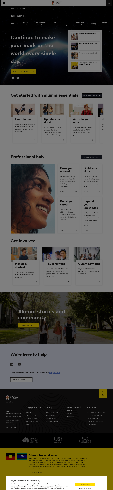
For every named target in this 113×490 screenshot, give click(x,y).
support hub (54, 373)
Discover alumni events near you (88, 44)
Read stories (27, 325)
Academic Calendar (52, 421)
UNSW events (70, 417)
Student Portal (51, 418)
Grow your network (67, 169)
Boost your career (67, 202)
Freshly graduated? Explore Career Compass (88, 63)
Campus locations (92, 418)
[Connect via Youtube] (19, 364)
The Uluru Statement (35, 473)
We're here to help (81, 23)
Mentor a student (21, 265)
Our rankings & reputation (96, 412)
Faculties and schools (94, 415)
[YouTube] (17, 77)
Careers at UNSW (31, 418)
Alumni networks (89, 263)
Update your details (52, 120)
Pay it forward (55, 263)
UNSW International (52, 412)
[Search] (109, 3)
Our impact (67, 23)
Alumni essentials (25, 23)
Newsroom (69, 413)
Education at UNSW (32, 421)
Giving (93, 23)
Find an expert (31, 415)
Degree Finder (51, 415)
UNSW (12, 8)
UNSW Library (91, 424)
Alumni (17, 16)
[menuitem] (13, 24)
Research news (71, 420)
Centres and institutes (95, 421)
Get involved (55, 23)
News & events (104, 23)
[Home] (57, 3)
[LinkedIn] (13, 77)
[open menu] (4, 3)
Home (13, 23)
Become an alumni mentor (87, 33)
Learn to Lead (24, 119)
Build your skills (90, 169)
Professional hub (41, 23)
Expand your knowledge (91, 204)
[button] (23, 71)
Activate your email (82, 120)
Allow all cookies (85, 484)
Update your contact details (88, 53)
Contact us (29, 412)
